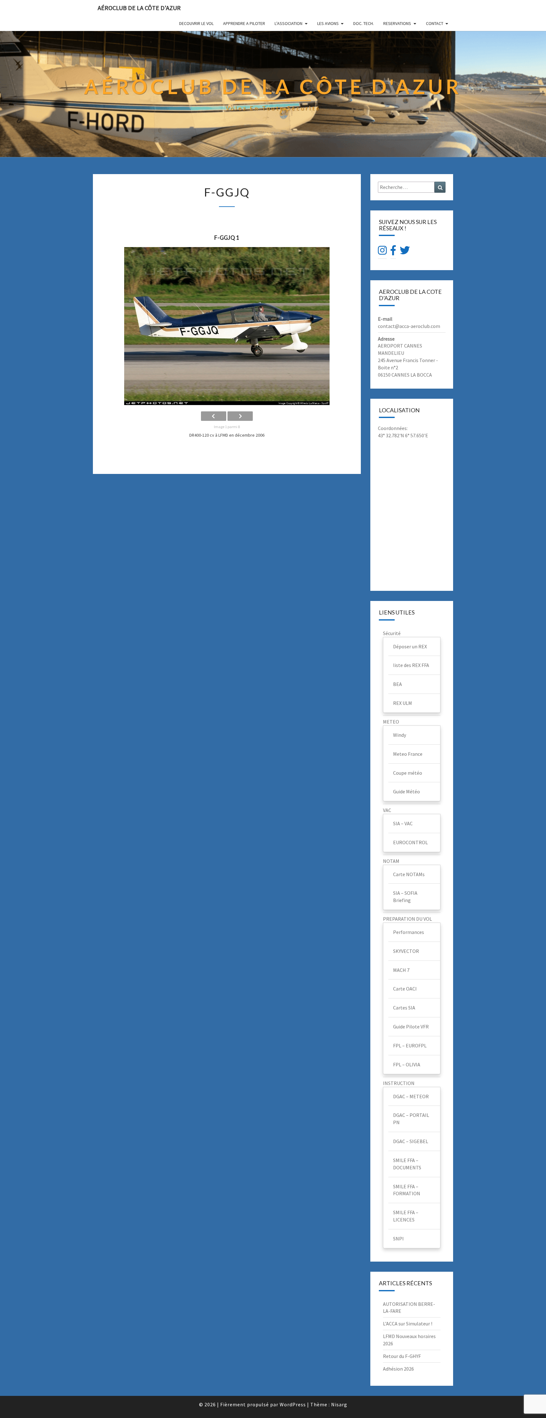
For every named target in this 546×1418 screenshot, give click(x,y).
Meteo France (407, 754)
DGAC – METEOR (411, 1096)
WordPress (293, 1404)
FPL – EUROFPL (410, 1045)
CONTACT (434, 23)
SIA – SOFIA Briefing (405, 896)
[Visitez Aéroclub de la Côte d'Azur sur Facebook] (393, 252)
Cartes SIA (404, 1007)
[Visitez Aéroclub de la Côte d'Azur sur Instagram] (382, 252)
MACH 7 (401, 970)
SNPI (398, 1238)
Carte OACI (405, 988)
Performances (408, 932)
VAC (387, 810)
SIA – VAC (403, 823)
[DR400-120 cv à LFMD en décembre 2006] (227, 326)
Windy (399, 735)
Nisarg (339, 1404)
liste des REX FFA (411, 665)
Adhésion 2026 (398, 1369)
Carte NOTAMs (409, 874)
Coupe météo (407, 773)
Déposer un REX (410, 646)
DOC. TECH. (363, 23)
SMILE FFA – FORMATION (406, 1190)
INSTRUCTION (399, 1083)
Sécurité (392, 633)
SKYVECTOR (406, 951)
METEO (391, 721)
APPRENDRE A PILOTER (244, 23)
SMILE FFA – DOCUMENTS (407, 1164)
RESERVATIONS (397, 23)
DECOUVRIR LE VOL (196, 23)
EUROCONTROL (410, 842)
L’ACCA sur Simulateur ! (407, 1323)
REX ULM (402, 703)
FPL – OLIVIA (406, 1064)
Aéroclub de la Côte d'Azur (139, 8)
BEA (397, 684)
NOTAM (391, 861)
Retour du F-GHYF (402, 1356)
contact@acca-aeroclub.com (409, 326)
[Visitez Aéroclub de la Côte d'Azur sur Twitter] (405, 252)
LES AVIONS (328, 23)
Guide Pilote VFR (411, 1026)
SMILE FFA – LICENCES (405, 1216)
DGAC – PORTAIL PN (411, 1118)
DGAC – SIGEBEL (410, 1141)
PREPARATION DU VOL (407, 919)
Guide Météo (406, 791)
